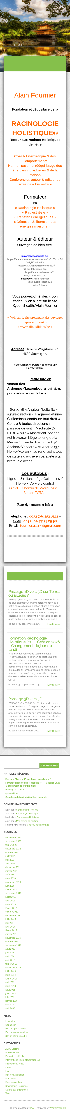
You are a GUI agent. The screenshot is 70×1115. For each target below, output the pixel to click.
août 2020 (10, 874)
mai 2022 (10, 860)
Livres (8, 1071)
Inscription (10, 1021)
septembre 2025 (13, 837)
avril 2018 (10, 900)
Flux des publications (15, 1028)
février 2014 (11, 979)
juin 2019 (10, 886)
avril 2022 (10, 863)
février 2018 (11, 908)
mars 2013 (10, 986)
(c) (34, 644)
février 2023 (11, 845)
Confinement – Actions (27, 810)
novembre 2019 (13, 882)
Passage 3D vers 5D (25, 699)
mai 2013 (10, 982)
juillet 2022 (10, 856)
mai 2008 (10, 1004)
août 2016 (10, 949)
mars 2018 (10, 904)
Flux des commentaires (16, 1032)
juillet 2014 (10, 971)
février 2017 (11, 930)
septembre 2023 (13, 841)
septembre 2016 (13, 945)
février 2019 (11, 889)
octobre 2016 (11, 941)
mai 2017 (10, 923)
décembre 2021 (13, 867)
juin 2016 (10, 952)
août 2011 (10, 990)
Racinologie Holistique (27, 813)
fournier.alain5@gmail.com (40, 526)
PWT (33, 1108)
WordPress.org (58, 1108)
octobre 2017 (11, 912)
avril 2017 (10, 927)
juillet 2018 (10, 897)
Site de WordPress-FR (16, 1036)
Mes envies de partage (27, 821)
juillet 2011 (10, 993)
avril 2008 (10, 1008)
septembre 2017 (13, 915)
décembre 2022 (13, 849)
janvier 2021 (11, 871)
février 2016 (11, 964)
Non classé (10, 1078)
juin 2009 (10, 997)
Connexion (10, 1025)
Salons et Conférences (16, 1090)
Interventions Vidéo (14, 1063)
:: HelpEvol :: (16, 45)
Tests (7, 1093)
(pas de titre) (11, 793)
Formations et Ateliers (15, 1056)
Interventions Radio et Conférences (22, 1060)
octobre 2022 (11, 852)
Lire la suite (53, 624)
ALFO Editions (12, 1049)
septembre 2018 (13, 893)
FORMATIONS (12, 1052)
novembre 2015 (13, 967)
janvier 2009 (11, 1001)
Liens (8, 1067)
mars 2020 (10, 878)
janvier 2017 (11, 934)
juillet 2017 (10, 919)
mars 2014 (10, 975)
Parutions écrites (13, 1082)
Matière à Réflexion (14, 1075)
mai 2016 (10, 956)
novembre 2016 (13, 938)
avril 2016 (10, 960)
